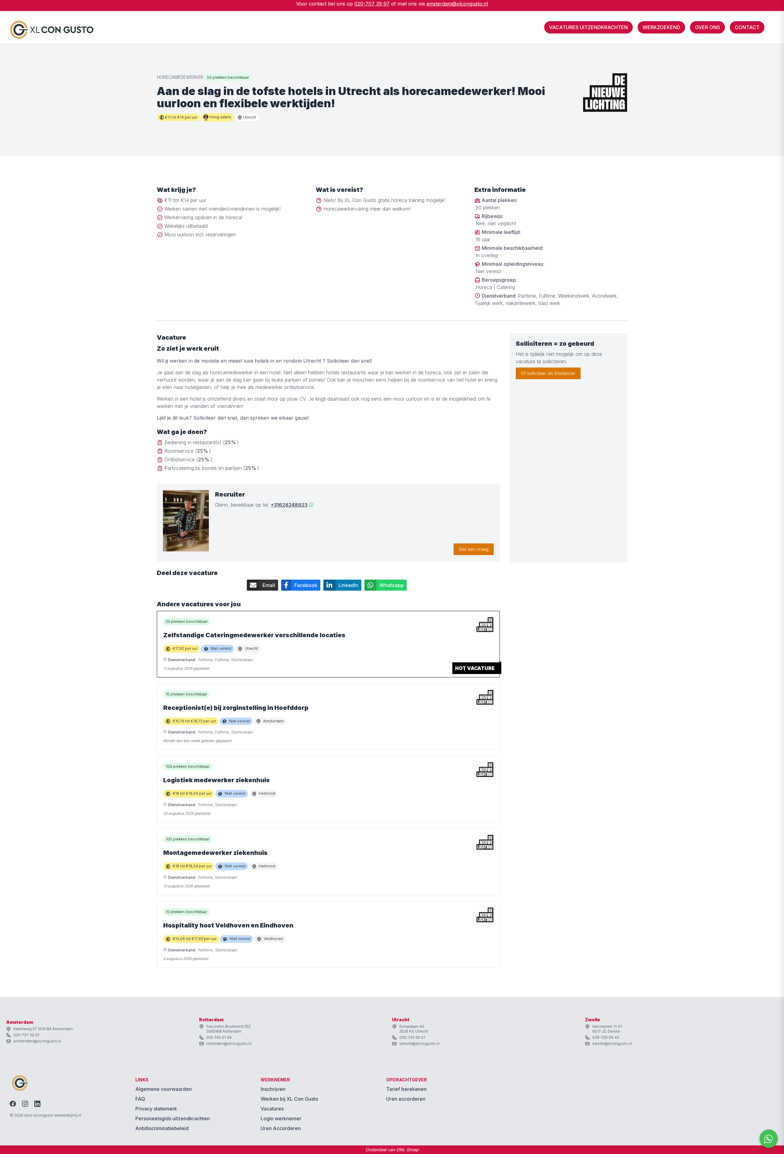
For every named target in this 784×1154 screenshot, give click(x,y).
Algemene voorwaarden (163, 1089)
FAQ (140, 1099)
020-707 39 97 (372, 4)
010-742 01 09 (219, 1037)
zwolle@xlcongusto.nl (612, 1043)
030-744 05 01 (412, 1037)
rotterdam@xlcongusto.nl (228, 1043)
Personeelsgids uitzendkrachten (172, 1118)
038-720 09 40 (605, 1037)
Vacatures (272, 1109)
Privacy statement (156, 1109)
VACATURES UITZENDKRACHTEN (588, 27)
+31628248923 (289, 505)
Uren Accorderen (281, 1128)
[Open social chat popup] (769, 1138)
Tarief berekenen (406, 1089)
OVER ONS (707, 27)
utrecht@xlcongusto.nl (419, 1043)
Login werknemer (281, 1118)
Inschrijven (273, 1089)
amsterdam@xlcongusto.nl (457, 4)
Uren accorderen (405, 1099)
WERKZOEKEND (661, 27)
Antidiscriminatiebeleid (162, 1128)
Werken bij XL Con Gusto (289, 1099)
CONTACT (747, 27)
